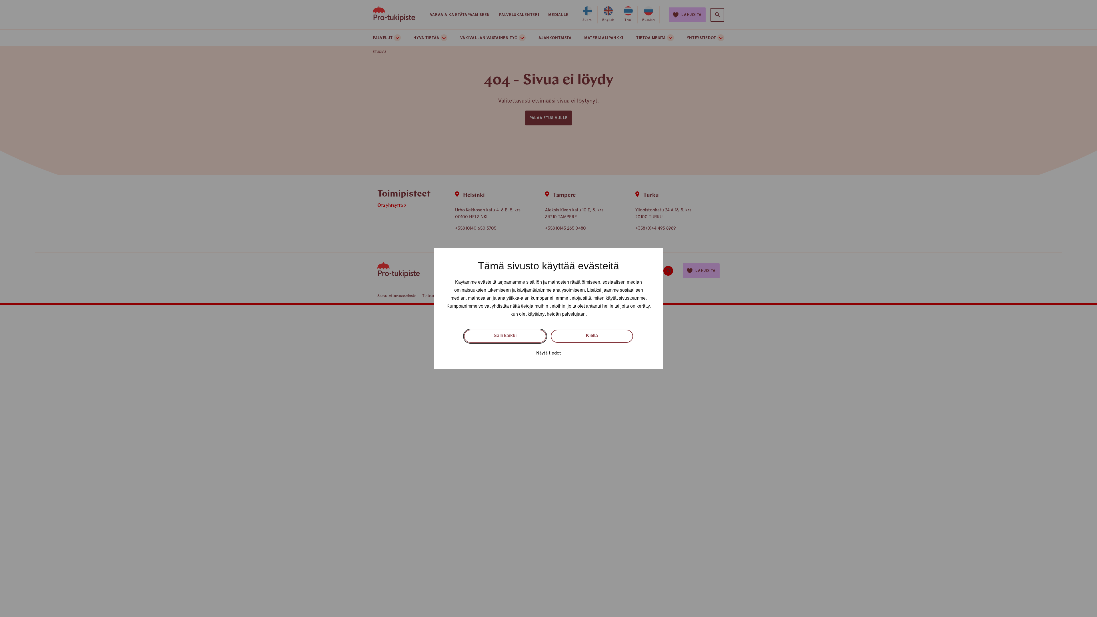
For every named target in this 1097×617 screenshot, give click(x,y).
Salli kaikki (505, 335)
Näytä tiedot (548, 353)
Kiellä (592, 335)
